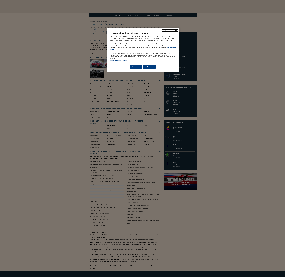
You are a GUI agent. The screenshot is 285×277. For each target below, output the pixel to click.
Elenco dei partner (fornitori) (118, 60)
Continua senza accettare (170, 30)
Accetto (149, 66)
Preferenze (135, 66)
